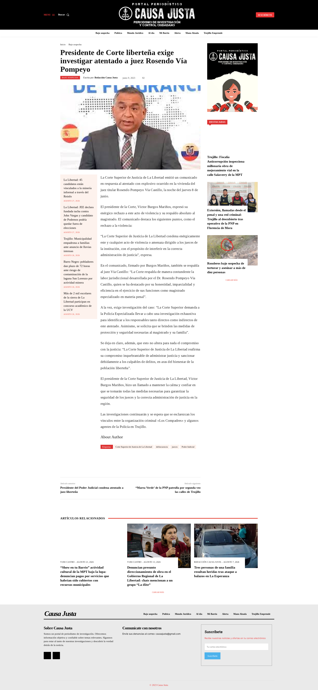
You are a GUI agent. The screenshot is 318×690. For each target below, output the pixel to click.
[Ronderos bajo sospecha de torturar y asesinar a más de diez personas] (232, 250)
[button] (64, 14)
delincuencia (162, 447)
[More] (178, 462)
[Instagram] (56, 655)
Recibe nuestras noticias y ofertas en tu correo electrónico (235, 638)
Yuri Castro (67, 562)
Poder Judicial (188, 447)
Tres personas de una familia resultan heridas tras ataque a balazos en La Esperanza (215, 572)
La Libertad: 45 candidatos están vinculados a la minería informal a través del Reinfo (78, 188)
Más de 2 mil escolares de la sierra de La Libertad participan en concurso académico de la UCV (78, 302)
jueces (175, 447)
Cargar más (232, 280)
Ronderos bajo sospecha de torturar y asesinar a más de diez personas (226, 268)
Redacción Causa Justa (106, 78)
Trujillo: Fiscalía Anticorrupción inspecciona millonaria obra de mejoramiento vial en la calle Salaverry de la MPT (225, 165)
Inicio (63, 44)
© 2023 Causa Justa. (159, 685)
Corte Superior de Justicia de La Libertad (133, 447)
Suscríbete (214, 632)
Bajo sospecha (75, 44)
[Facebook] (47, 655)
